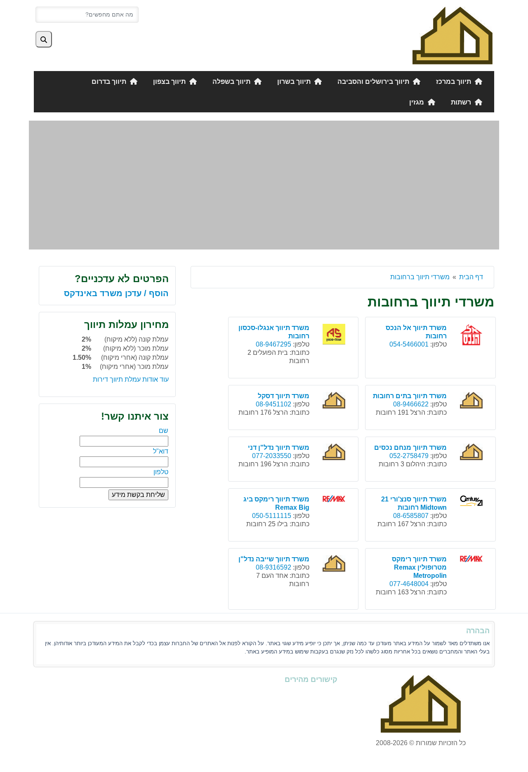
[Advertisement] (264, 185)
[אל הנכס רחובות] (472, 336)
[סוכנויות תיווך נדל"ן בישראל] (452, 34)
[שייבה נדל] (334, 564)
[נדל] (334, 452)
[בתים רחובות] (472, 401)
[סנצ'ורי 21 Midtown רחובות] (472, 501)
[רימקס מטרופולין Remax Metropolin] (472, 559)
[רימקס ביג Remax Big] (334, 500)
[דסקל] (334, 401)
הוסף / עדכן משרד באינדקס (116, 293)
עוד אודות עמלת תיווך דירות (131, 379)
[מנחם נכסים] (472, 452)
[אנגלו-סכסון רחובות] (334, 335)
